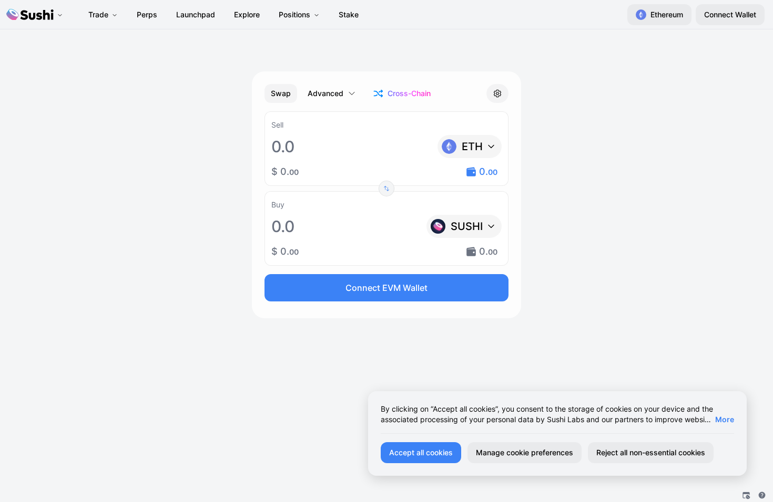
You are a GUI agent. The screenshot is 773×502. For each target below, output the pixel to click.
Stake (349, 14)
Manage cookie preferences (524, 452)
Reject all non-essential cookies (650, 452)
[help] (762, 495)
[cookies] (746, 495)
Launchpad (195, 14)
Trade (98, 14)
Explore (247, 14)
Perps (147, 14)
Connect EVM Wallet (386, 288)
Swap (281, 93)
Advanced (325, 93)
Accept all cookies (421, 452)
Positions (294, 14)
